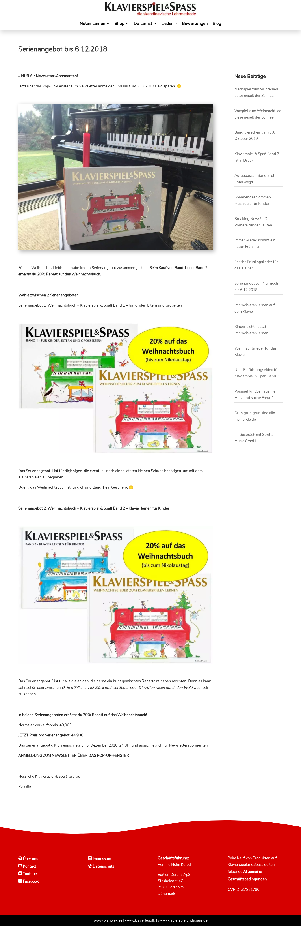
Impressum (101, 858)
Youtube (29, 873)
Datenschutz (103, 866)
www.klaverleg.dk (140, 920)
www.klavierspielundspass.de (183, 920)
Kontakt (29, 866)
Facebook (30, 881)
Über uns (30, 858)
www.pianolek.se (108, 920)
